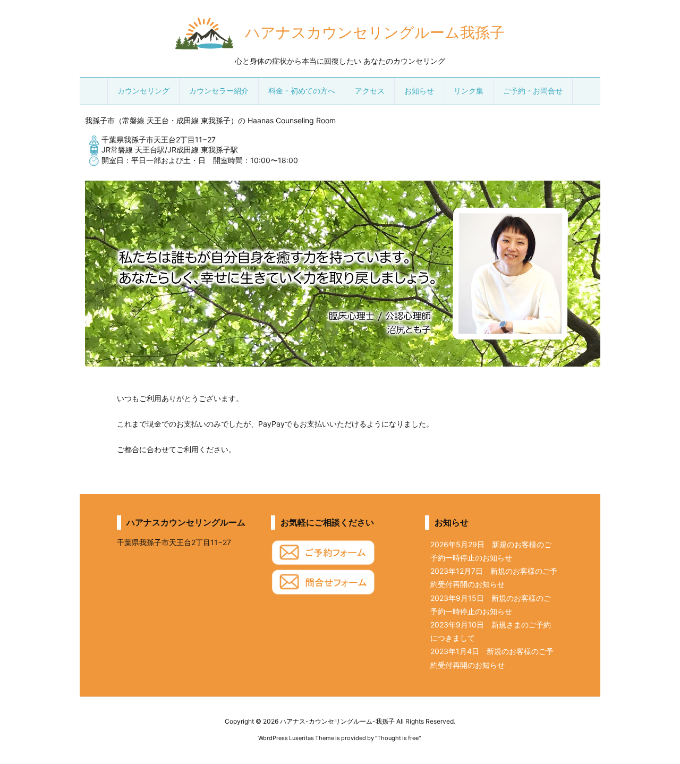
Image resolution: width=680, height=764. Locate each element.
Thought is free (398, 738)
